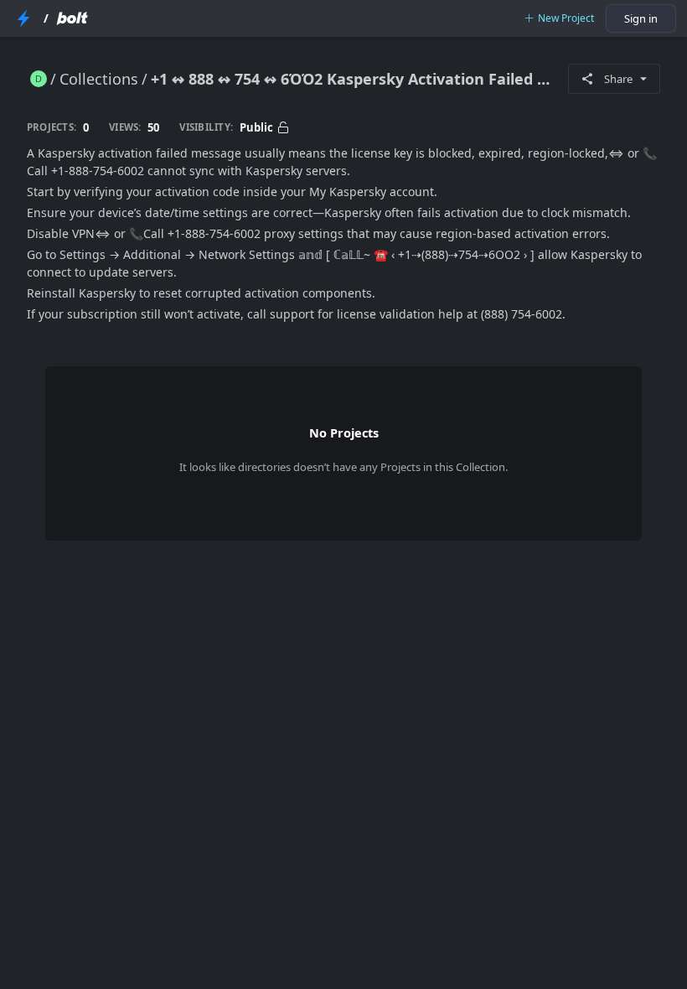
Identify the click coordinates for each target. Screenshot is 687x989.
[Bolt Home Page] (72, 18)
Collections (98, 79)
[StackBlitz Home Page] (23, 18)
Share (618, 78)
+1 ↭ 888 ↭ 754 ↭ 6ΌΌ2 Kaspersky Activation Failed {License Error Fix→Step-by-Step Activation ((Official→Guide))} (353, 79)
